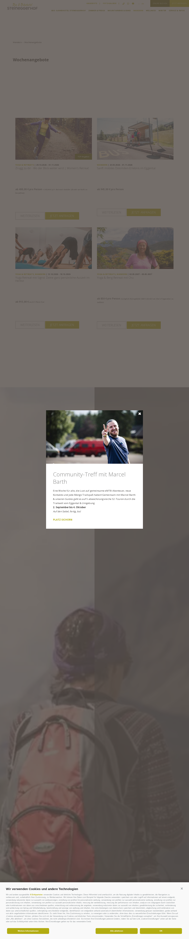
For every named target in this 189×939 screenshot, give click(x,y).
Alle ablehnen (116, 931)
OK (161, 931)
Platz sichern (62, 519)
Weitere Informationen (28, 931)
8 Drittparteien (36, 895)
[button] (182, 888)
